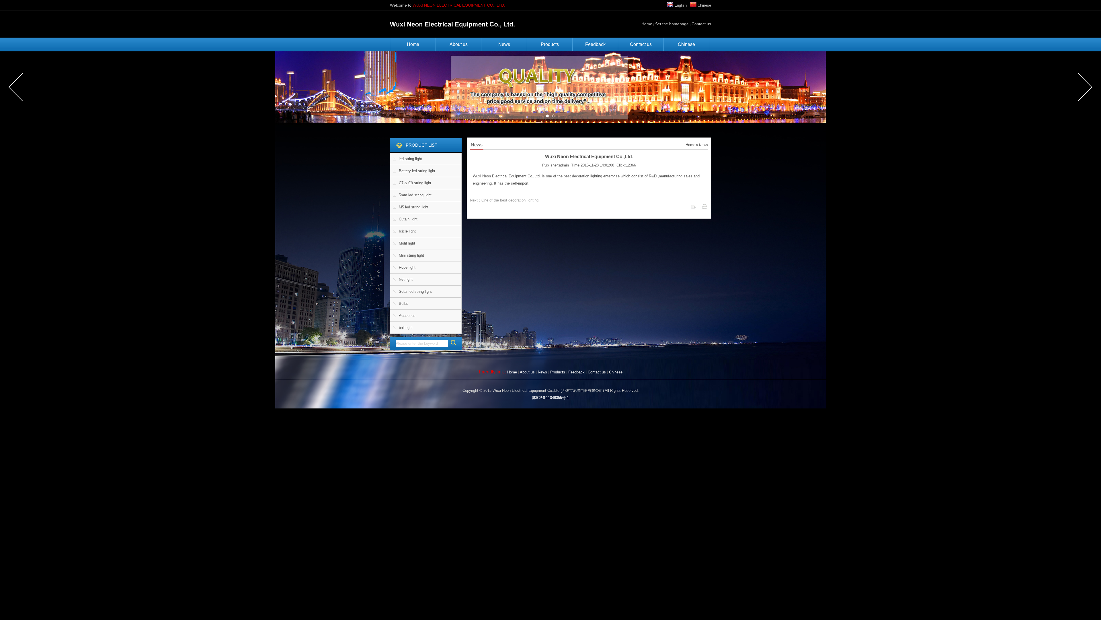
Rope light (407, 267)
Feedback (595, 44)
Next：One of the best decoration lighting (504, 200)
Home (646, 24)
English (680, 5)
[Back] (694, 208)
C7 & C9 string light (415, 183)
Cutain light (408, 219)
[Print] (705, 208)
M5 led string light (413, 207)
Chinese (703, 5)
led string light (410, 159)
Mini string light (411, 255)
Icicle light (407, 231)
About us (459, 44)
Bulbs (403, 303)
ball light (406, 328)
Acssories (407, 315)
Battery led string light (417, 171)
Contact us (701, 24)
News (504, 44)
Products (550, 44)
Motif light (407, 243)
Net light (406, 279)
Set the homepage (672, 24)
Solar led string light (415, 291)
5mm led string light (415, 195)
